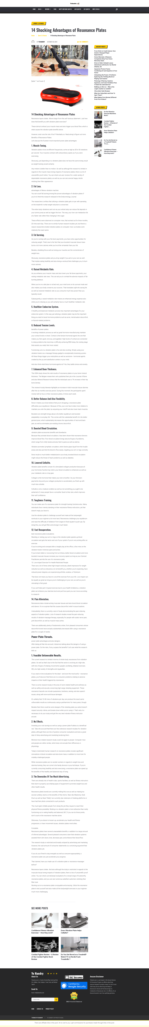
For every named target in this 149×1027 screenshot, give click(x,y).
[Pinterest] (56, 973)
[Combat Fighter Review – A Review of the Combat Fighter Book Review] (45, 944)
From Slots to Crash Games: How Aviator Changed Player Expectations (105, 53)
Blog (39, 9)
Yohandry (41, 42)
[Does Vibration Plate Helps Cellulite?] (74, 920)
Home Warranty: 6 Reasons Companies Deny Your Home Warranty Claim (103, 59)
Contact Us (40, 1009)
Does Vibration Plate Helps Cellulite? (110, 131)
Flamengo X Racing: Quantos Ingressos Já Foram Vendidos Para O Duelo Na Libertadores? (105, 82)
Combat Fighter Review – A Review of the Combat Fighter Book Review (44, 957)
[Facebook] (48, 973)
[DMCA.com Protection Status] (74, 999)
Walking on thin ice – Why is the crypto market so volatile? (104, 88)
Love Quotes (77, 9)
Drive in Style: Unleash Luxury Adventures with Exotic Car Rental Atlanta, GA (105, 65)
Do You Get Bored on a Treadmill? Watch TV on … (110, 142)
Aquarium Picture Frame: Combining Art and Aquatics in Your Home (105, 70)
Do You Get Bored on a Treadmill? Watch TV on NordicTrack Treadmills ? (74, 957)
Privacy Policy (50, 1009)
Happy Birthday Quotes (65, 9)
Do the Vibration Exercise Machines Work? (110, 113)
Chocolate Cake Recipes (102, 91)
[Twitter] (51, 973)
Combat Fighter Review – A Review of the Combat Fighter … (110, 124)
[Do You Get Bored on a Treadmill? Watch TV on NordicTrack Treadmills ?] (74, 944)
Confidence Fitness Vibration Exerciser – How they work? (110, 151)
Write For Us (96, 9)
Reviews (47, 9)
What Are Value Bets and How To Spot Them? (104, 94)
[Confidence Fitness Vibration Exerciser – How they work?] (45, 920)
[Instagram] (53, 973)
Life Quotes (87, 9)
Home (34, 9)
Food (55, 9)
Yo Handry (37, 973)
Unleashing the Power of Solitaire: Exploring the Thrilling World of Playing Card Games (105, 76)
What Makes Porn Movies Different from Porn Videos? (105, 98)
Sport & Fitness (38, 23)
